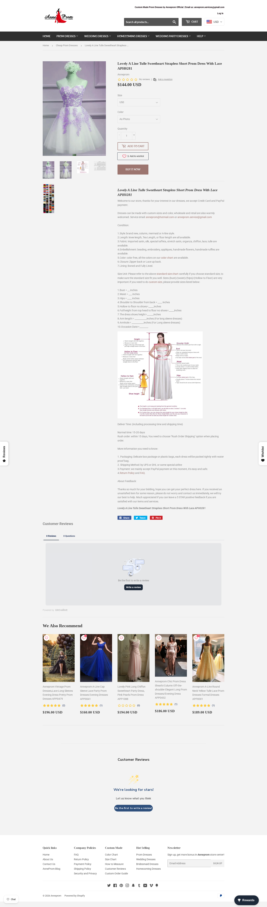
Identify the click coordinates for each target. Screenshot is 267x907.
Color (121, 112)
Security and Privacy (85, 873)
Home (46, 36)
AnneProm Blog (51, 868)
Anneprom (56, 895)
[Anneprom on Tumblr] (139, 886)
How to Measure (114, 864)
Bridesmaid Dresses (147, 864)
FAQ (142, 473)
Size (120, 95)
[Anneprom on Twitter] (109, 886)
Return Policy (127, 473)
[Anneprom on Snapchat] (133, 886)
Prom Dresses (66, 36)
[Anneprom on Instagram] (127, 886)
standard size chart (167, 273)
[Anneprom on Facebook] (115, 886)
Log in (220, 13)
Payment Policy (82, 864)
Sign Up (217, 863)
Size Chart (110, 859)
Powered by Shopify (74, 895)
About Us (48, 859)
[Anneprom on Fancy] (156, 886)
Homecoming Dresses (132, 36)
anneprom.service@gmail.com (194, 217)
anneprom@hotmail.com (160, 217)
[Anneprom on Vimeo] (151, 886)
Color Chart (111, 854)
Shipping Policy (82, 868)
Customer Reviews (115, 868)
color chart (167, 257)
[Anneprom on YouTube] (145, 886)
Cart (194, 21)
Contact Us (49, 864)
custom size (155, 282)
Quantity (122, 128)
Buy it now (133, 169)
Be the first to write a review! (133, 808)
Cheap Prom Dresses (67, 45)
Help (200, 36)
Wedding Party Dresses (172, 36)
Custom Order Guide (116, 873)
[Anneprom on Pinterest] (121, 886)
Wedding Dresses (96, 36)
